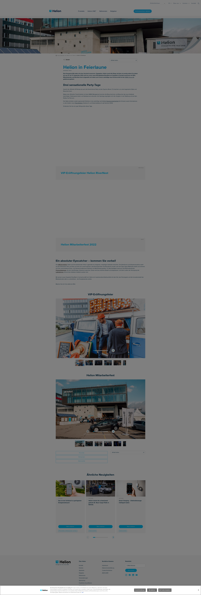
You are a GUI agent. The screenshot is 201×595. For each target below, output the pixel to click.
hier (83, 592)
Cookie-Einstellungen (140, 590)
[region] (100, 590)
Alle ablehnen (152, 590)
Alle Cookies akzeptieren (165, 590)
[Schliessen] (198, 590)
